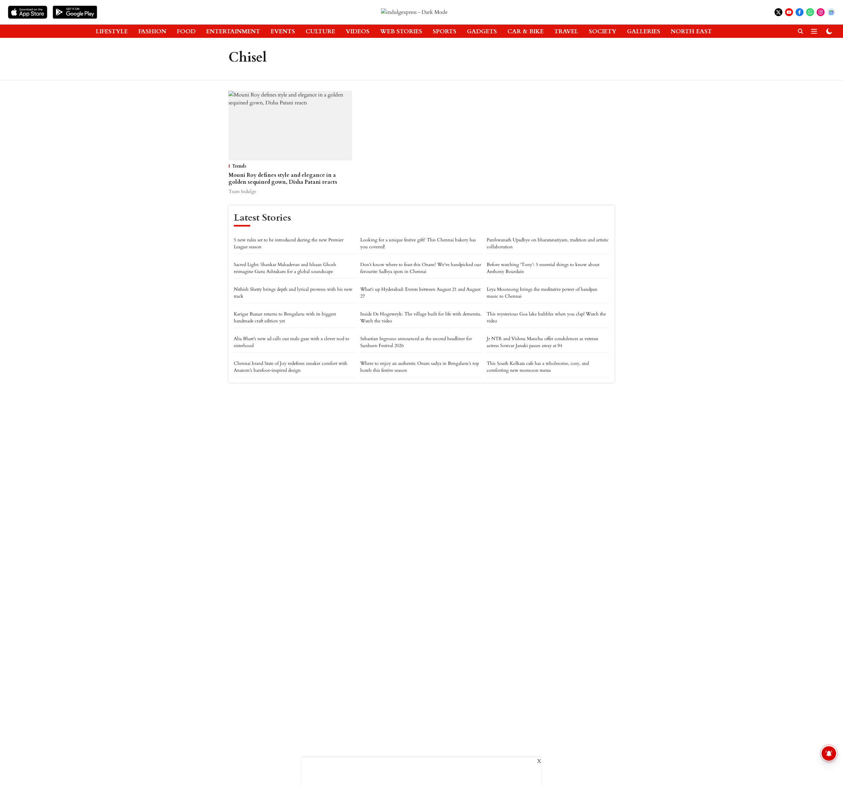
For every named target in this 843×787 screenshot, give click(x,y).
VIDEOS (357, 31)
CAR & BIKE (525, 31)
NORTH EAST (691, 31)
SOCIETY (602, 31)
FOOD (186, 31)
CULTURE (320, 31)
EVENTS (283, 31)
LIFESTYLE (112, 31)
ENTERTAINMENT (233, 31)
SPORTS (444, 31)
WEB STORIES (401, 31)
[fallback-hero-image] (290, 125)
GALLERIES (643, 31)
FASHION (152, 31)
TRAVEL (566, 31)
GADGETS (482, 31)
